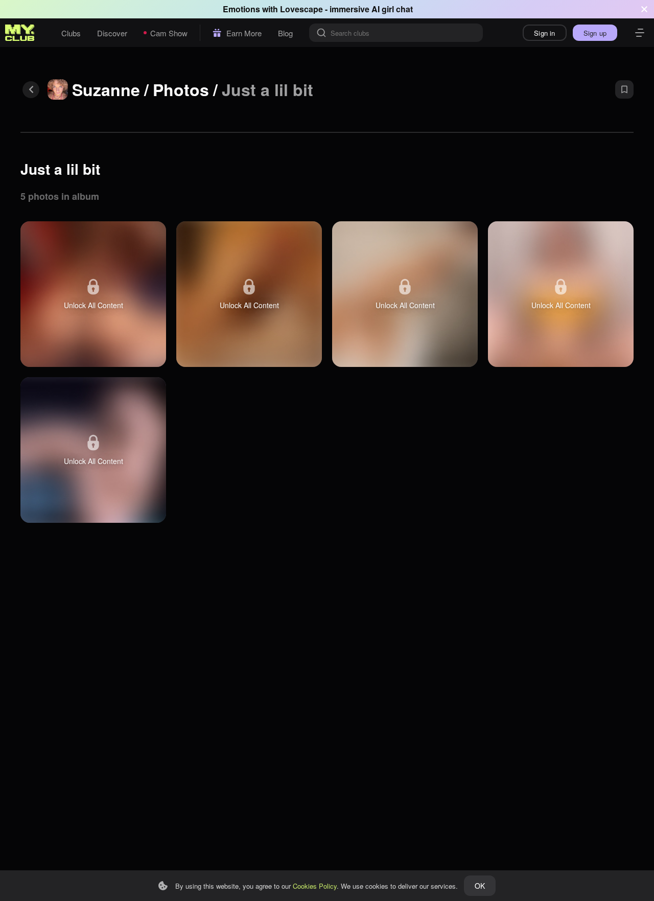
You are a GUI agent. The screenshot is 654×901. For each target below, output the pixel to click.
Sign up (594, 33)
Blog (285, 33)
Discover (112, 33)
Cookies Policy (315, 886)
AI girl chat (392, 9)
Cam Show (169, 33)
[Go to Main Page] (20, 33)
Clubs (71, 33)
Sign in (544, 33)
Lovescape (301, 9)
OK (480, 886)
